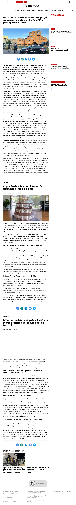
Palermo (6, 183)
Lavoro (54, 10)
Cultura (34, 10)
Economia (47, 10)
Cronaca (23, 10)
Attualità (60, 10)
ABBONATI (19, 2)
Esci (25, 2)
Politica (17, 10)
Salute (28, 10)
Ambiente (40, 10)
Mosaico (6, 316)
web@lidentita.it (9, 497)
